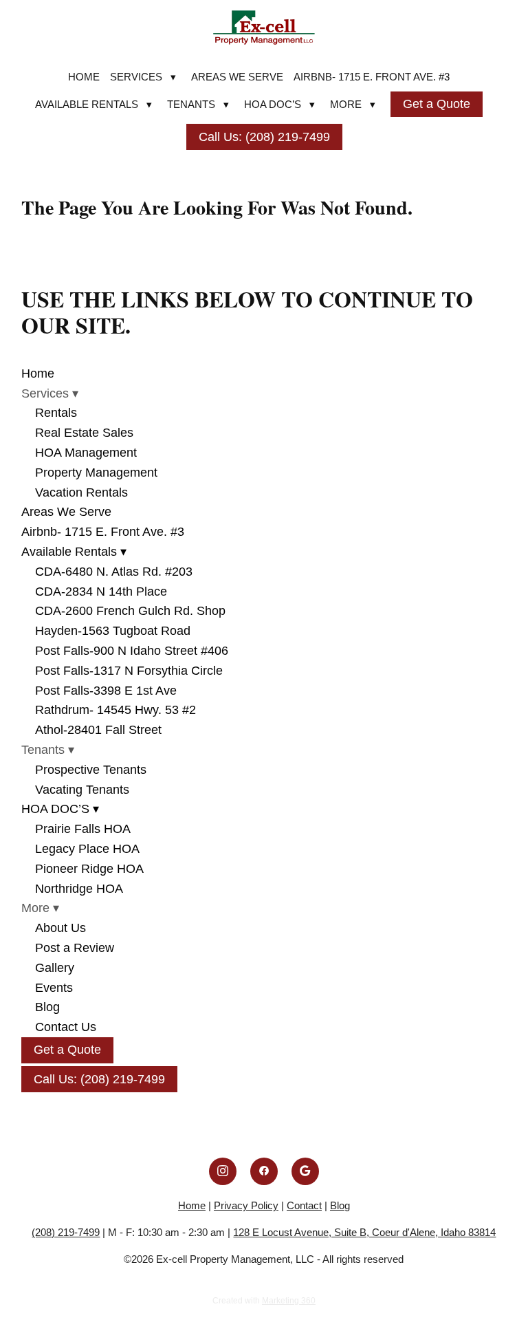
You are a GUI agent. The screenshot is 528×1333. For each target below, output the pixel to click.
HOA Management (86, 452)
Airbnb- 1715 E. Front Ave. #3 (372, 77)
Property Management (96, 472)
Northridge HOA (79, 889)
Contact (304, 1205)
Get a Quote (436, 104)
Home (84, 77)
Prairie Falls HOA (83, 829)
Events (54, 988)
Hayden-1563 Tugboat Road (112, 631)
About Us (60, 928)
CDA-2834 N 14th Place (101, 591)
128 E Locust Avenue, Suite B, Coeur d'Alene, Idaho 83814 (364, 1232)
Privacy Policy (246, 1205)
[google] (305, 1171)
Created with (264, 1300)
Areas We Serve (237, 77)
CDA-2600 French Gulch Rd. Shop (130, 611)
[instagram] (222, 1171)
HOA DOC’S (279, 104)
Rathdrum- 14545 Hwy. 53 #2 (115, 710)
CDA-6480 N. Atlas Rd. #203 (113, 571)
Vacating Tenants (82, 789)
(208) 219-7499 (66, 1232)
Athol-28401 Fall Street (98, 730)
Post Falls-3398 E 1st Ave (106, 690)
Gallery (54, 968)
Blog (47, 1007)
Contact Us (65, 1027)
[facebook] (264, 1171)
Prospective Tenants (90, 770)
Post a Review (74, 948)
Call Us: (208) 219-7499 (264, 137)
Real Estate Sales (84, 433)
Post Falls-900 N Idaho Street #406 (131, 651)
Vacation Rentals (81, 492)
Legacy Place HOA (87, 849)
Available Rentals (93, 104)
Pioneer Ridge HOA (89, 869)
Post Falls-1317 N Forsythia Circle (129, 671)
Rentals (56, 413)
